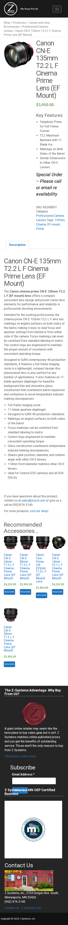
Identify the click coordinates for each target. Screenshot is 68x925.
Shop (7, 22)
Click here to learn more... (21, 756)
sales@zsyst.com (33, 500)
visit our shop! (39, 511)
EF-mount (53, 224)
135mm (60, 220)
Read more (9, 592)
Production (19, 22)
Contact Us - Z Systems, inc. (23, 908)
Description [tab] (17, 245)
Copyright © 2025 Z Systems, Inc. (18, 918)
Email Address (23, 774)
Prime (40, 229)
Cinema (41, 224)
